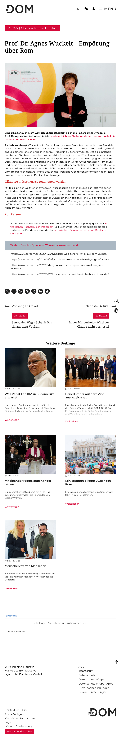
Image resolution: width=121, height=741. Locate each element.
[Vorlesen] (116, 310)
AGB (81, 666)
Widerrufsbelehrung (18, 726)
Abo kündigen (14, 714)
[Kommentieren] (86, 9)
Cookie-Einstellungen (93, 692)
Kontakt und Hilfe (16, 710)
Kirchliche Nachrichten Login (20, 720)
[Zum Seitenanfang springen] (116, 662)
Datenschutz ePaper (92, 679)
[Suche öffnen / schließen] (78, 9)
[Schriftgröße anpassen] (116, 301)
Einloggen (11, 615)
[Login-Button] (93, 9)
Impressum (86, 670)
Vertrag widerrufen (19, 731)
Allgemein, (27, 28)
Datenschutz (87, 675)
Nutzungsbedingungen (94, 687)
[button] (7, 291)
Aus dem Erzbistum (45, 28)
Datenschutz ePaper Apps (96, 683)
